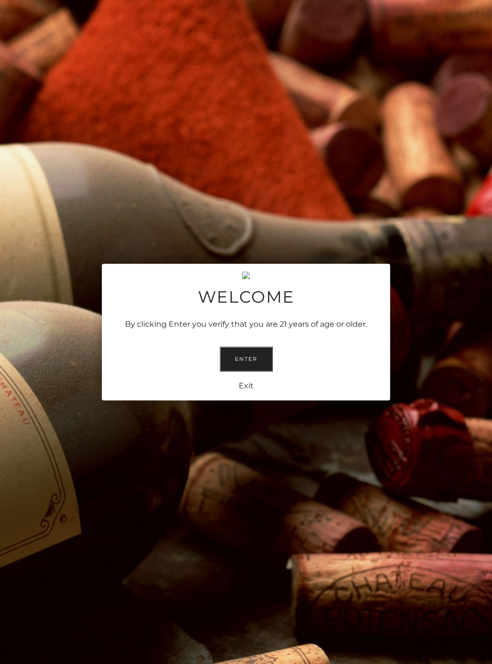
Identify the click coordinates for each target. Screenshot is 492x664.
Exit (246, 385)
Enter (246, 359)
